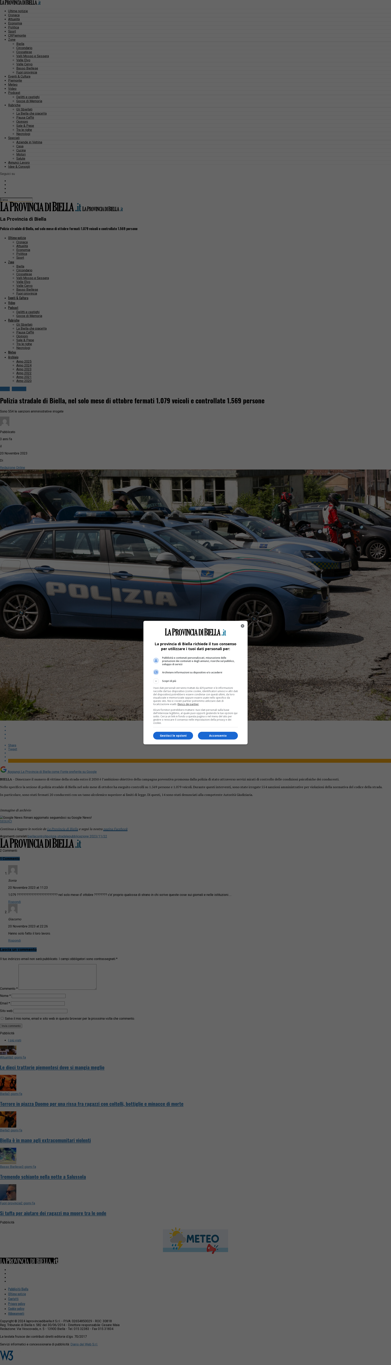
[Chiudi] (242, 626)
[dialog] (195, 682)
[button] (195, 681)
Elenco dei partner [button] (188, 704)
